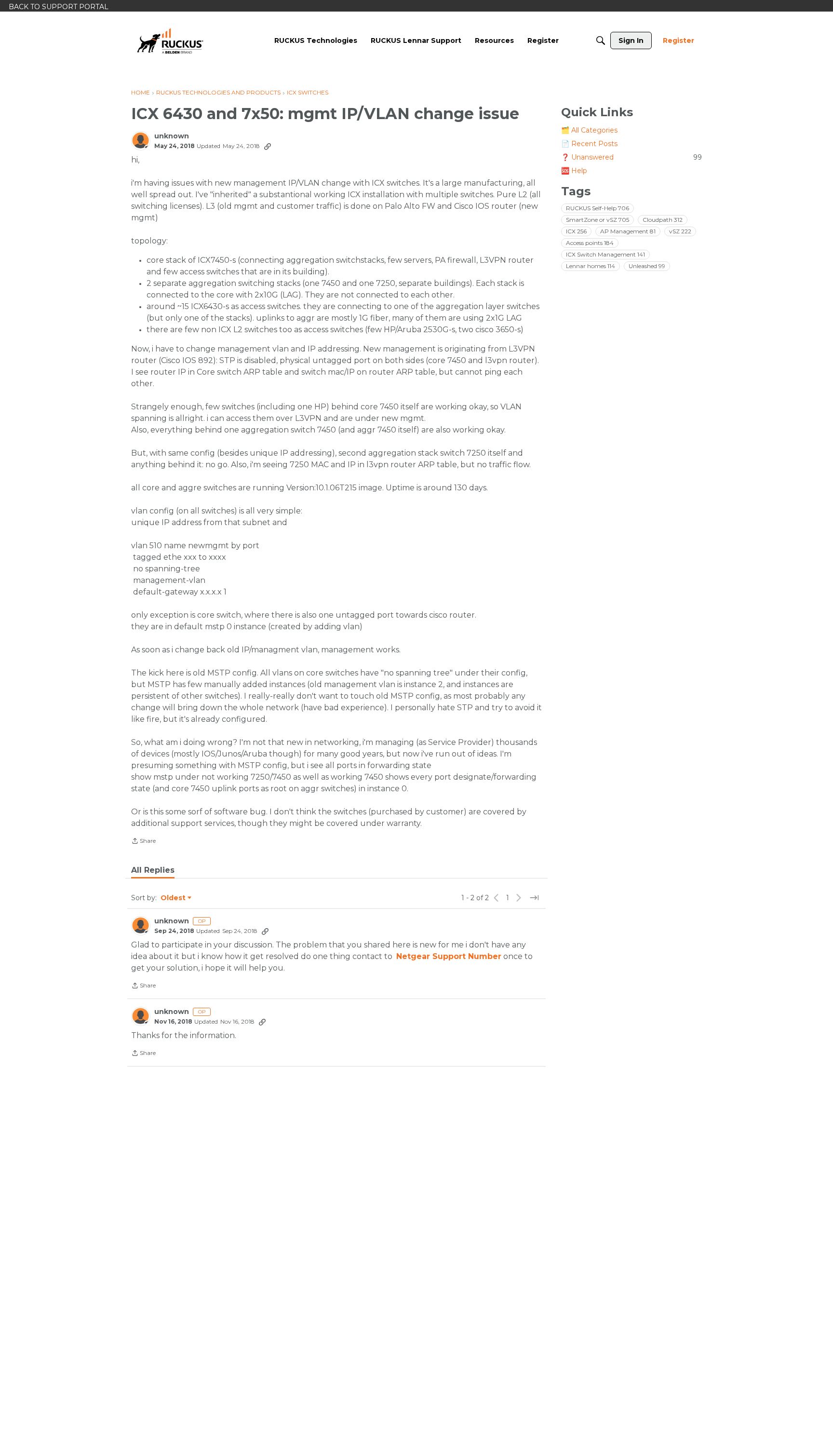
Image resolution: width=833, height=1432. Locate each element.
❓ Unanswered (631, 157)
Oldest (174, 898)
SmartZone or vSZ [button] (597, 219)
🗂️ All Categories (589, 130)
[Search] (600, 40)
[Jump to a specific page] (534, 897)
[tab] (152, 870)
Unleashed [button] (647, 266)
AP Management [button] (628, 231)
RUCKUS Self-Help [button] (597, 208)
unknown (171, 136)
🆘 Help (574, 170)
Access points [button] (590, 242)
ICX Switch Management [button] (605, 254)
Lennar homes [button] (590, 266)
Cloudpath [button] (663, 219)
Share (143, 842)
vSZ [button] (680, 231)
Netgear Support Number (448, 956)
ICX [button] (576, 231)
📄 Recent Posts (589, 143)
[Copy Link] (267, 146)
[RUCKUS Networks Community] (170, 40)
